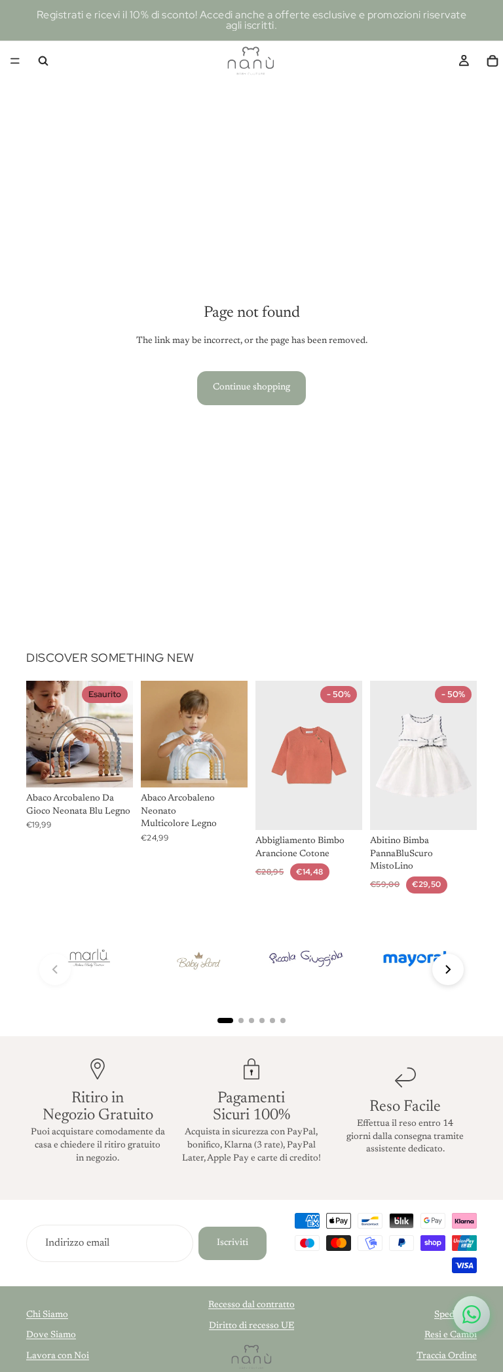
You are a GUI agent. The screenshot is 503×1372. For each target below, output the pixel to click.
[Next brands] (448, 969)
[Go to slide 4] (262, 1020)
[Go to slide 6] (283, 1020)
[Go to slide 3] (251, 1020)
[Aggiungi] (227, 767)
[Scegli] (342, 809)
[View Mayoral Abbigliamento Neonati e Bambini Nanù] (414, 959)
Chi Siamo (47, 1315)
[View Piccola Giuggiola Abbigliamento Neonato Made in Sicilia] (306, 959)
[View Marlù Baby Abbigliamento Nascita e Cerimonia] (88, 959)
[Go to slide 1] (225, 1020)
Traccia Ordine (447, 1356)
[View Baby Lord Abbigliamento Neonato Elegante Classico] (197, 959)
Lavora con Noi (57, 1356)
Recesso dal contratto (251, 1305)
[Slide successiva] (118, 733)
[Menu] (15, 61)
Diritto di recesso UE (251, 1326)
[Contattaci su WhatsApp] (471, 1314)
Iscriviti (232, 1243)
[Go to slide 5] (272, 1020)
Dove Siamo (51, 1335)
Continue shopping (251, 387)
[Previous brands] (55, 969)
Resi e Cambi (450, 1335)
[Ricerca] (43, 60)
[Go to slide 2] (241, 1020)
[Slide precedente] (40, 733)
